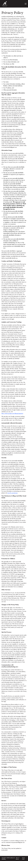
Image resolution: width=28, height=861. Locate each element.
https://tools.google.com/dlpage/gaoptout (12, 413)
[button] (25, 4)
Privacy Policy (23, 858)
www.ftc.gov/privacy (12, 493)
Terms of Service (17, 858)
